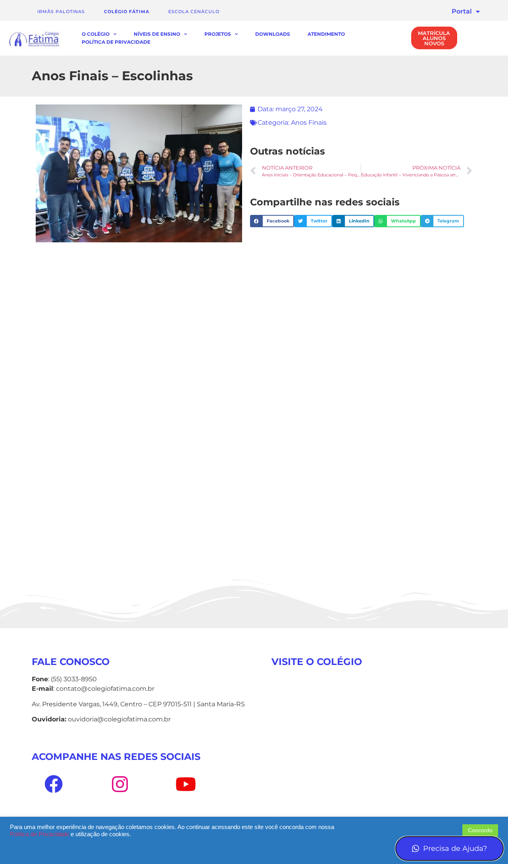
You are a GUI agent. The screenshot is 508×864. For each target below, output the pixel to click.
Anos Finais (309, 122)
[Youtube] (186, 784)
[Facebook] (53, 784)
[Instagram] (119, 784)
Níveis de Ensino (157, 34)
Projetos (217, 34)
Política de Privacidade (116, 42)
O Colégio (96, 34)
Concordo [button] (480, 830)
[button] (272, 221)
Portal (462, 11)
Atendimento (326, 34)
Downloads (272, 34)
